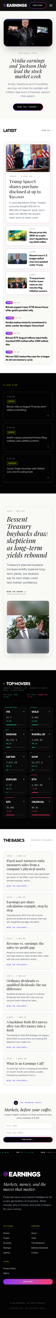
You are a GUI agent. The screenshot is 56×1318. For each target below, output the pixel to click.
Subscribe (38, 5)
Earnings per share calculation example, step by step (27, 906)
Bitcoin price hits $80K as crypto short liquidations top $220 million (38, 237)
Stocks (13, 1233)
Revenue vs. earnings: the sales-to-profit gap (25, 945)
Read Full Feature (28, 107)
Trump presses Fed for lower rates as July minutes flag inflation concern (38, 284)
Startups (13, 1248)
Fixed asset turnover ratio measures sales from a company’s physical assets (26, 864)
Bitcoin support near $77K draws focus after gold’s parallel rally (27, 308)
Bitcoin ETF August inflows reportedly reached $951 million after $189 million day (27, 341)
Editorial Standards (39, 1248)
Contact (34, 1252)
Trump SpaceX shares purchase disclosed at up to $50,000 (25, 189)
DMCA (6, 1273)
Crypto (13, 1238)
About (34, 1233)
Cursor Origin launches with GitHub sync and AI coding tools (26, 470)
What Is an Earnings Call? (25, 1063)
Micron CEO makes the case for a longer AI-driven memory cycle (28, 358)
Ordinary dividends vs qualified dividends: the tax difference (26, 984)
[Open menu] (51, 5)
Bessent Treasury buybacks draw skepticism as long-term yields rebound (27, 537)
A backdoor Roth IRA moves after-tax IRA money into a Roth (27, 1026)
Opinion (13, 1252)
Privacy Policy (9, 1268)
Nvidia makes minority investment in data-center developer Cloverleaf (26, 324)
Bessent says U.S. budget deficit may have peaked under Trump (38, 260)
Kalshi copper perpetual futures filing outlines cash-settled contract (27, 439)
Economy (13, 1243)
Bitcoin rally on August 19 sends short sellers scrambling (26, 408)
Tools (33, 1238)
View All (47, 130)
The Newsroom (38, 1243)
